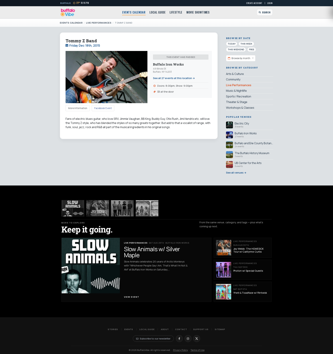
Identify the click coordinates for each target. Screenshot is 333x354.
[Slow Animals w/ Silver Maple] (72, 208)
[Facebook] (179, 338)
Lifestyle (176, 12)
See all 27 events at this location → (174, 78)
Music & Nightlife (236, 91)
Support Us (200, 329)
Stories (113, 329)
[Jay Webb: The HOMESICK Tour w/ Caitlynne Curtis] (97, 208)
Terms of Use (197, 350)
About (165, 329)
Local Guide (157, 12)
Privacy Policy (180, 350)
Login (270, 3)
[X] (196, 338)
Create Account (254, 3)
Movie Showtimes (198, 12)
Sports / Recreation (238, 96)
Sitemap (220, 329)
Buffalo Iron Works (168, 64)
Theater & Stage (236, 102)
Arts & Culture (235, 74)
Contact (181, 329)
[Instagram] (188, 338)
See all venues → (236, 172)
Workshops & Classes (240, 108)
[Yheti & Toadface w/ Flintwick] (147, 208)
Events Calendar (133, 12)
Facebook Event (103, 108)
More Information (77, 108)
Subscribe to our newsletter (155, 338)
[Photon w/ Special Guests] (122, 208)
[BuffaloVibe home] (67, 12)
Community (233, 79)
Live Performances (98, 22)
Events (128, 329)
